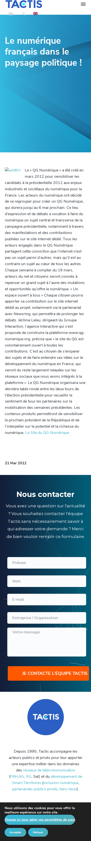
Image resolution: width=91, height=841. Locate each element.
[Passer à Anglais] (35, 13)
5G (28, 776)
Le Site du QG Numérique (47, 432)
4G (21, 776)
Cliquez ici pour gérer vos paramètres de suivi (40, 819)
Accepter (15, 832)
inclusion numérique (60, 782)
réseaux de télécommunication (49, 770)
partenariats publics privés (35, 789)
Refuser (38, 832)
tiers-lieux (68, 789)
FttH (14, 776)
